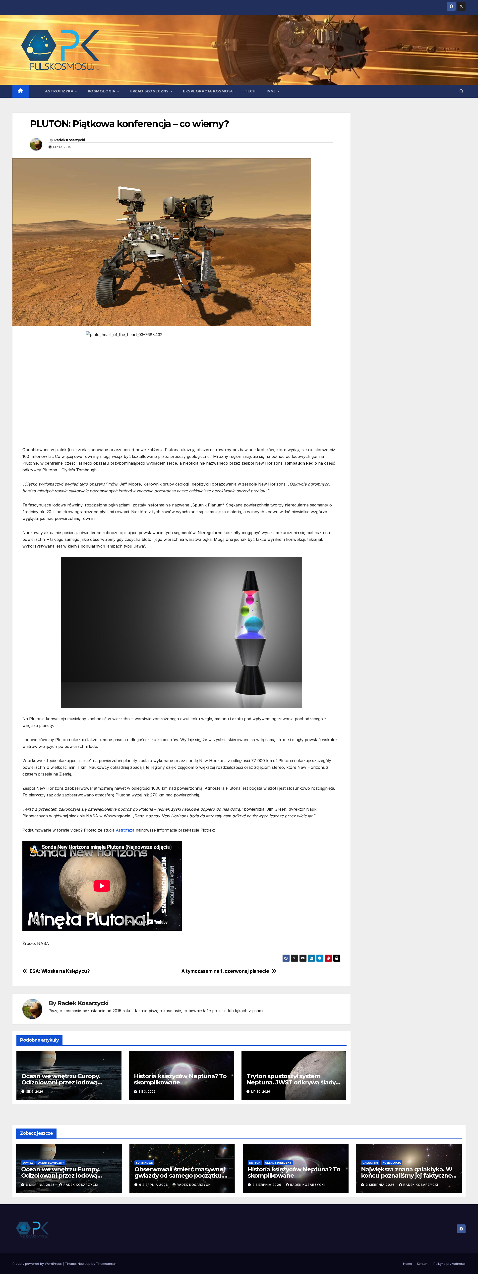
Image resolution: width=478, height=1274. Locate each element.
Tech (250, 91)
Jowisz (28, 1162)
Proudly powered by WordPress (37, 1264)
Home (407, 1264)
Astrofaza (125, 830)
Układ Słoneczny (150, 91)
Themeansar (106, 1264)
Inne (272, 91)
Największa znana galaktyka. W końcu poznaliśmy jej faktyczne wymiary (406, 1175)
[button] (462, 91)
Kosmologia (102, 91)
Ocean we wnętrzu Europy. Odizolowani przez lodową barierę (60, 1082)
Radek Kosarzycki (69, 140)
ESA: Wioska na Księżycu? (60, 971)
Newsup (84, 1264)
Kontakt (422, 1264)
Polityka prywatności (449, 1264)
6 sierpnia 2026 (41, 1185)
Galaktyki (370, 1162)
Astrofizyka (60, 91)
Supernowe (144, 1162)
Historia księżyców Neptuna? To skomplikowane (180, 1079)
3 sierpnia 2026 (267, 1185)
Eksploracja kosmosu (208, 91)
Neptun (254, 1162)
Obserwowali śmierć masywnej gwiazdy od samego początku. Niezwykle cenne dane (179, 1175)
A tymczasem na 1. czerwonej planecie (225, 971)
